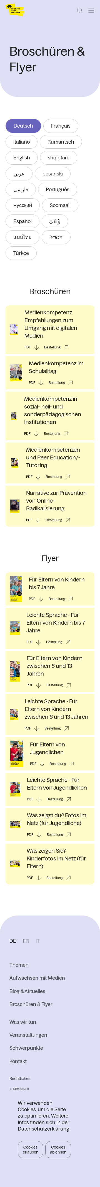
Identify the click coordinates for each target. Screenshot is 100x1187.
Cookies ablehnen (58, 1150)
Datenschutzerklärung (43, 1129)
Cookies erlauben (30, 1150)
